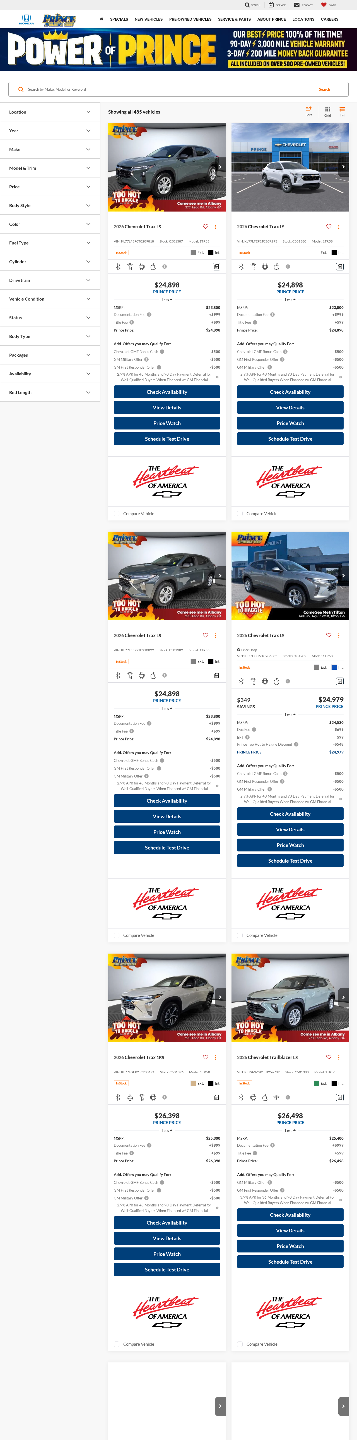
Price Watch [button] (167, 423)
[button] (220, 167)
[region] (167, 344)
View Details (167, 407)
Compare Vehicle (138, 513)
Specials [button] (119, 19)
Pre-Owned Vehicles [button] (190, 19)
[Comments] (216, 266)
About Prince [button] (271, 19)
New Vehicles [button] (149, 19)
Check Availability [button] (167, 392)
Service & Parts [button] (234, 19)
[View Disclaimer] (165, 266)
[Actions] (215, 227)
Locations (303, 19)
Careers (329, 19)
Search (324, 89)
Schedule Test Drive (167, 439)
